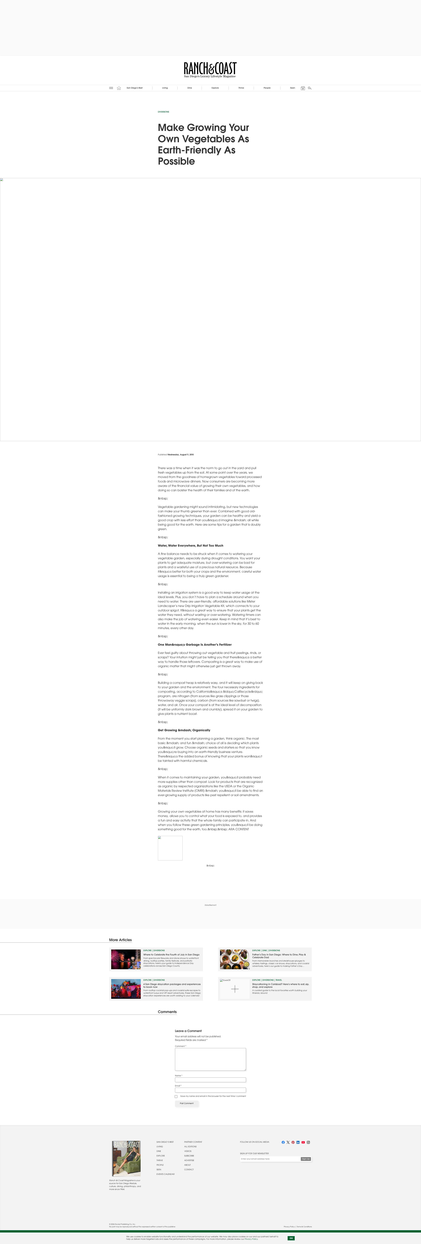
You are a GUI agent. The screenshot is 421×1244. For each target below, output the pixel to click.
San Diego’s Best (165, 1142)
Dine (264, 951)
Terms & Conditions (304, 1227)
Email (178, 1086)
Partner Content (193, 1142)
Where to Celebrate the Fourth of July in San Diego (171, 955)
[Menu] (111, 88)
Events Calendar (165, 1175)
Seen (159, 1170)
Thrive (160, 1161)
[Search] (310, 88)
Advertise (189, 1161)
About (187, 1165)
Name (178, 1076)
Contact (189, 1170)
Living (160, 1147)
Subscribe (189, 1156)
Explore (147, 951)
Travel (278, 980)
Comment (180, 1047)
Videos (187, 1152)
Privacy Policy (289, 1227)
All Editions (190, 1147)
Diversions (163, 112)
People (160, 1165)
